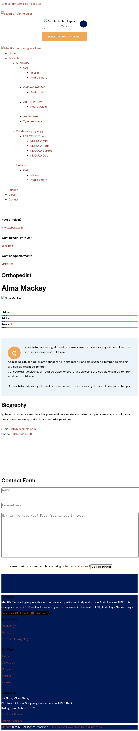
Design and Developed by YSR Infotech (76, 727)
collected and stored (76, 566)
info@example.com (23, 429)
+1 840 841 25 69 (21, 434)
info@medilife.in (11, 714)
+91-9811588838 (11, 720)
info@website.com (12, 227)
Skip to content (11, 4)
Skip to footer (32, 4)
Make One (7, 264)
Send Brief (7, 245)
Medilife (6, 727)
